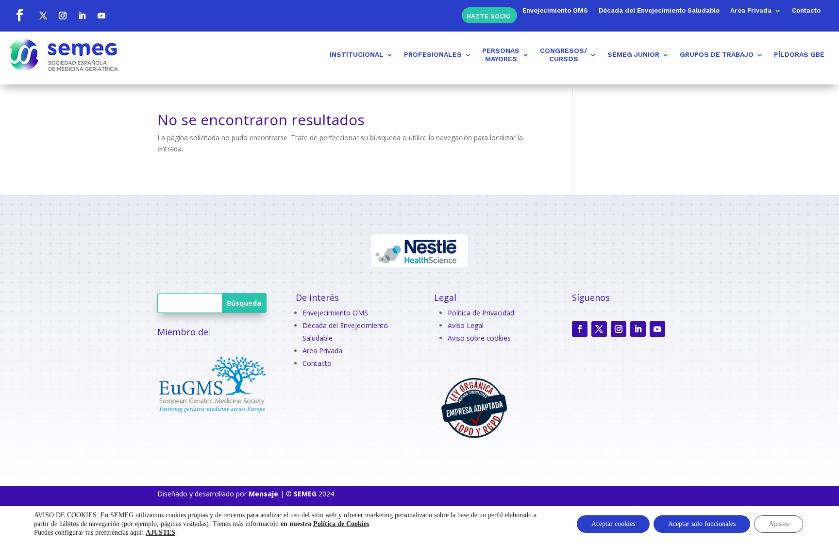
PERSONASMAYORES (501, 55)
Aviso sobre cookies (479, 338)
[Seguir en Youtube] (101, 15)
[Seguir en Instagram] (62, 15)
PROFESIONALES (433, 54)
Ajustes (779, 523)
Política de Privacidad (481, 312)
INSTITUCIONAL (357, 54)
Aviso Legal (466, 325)
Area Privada (751, 10)
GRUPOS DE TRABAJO (717, 54)
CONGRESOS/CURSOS (563, 55)
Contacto (806, 10)
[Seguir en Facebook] (19, 15)
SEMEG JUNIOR (633, 54)
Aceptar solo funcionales (702, 523)
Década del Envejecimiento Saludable (659, 10)
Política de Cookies (341, 523)
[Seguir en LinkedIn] (82, 15)
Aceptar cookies (613, 523)
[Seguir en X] (43, 15)
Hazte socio (489, 15)
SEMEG (305, 493)
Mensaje (263, 493)
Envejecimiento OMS (555, 10)
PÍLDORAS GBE (799, 54)
